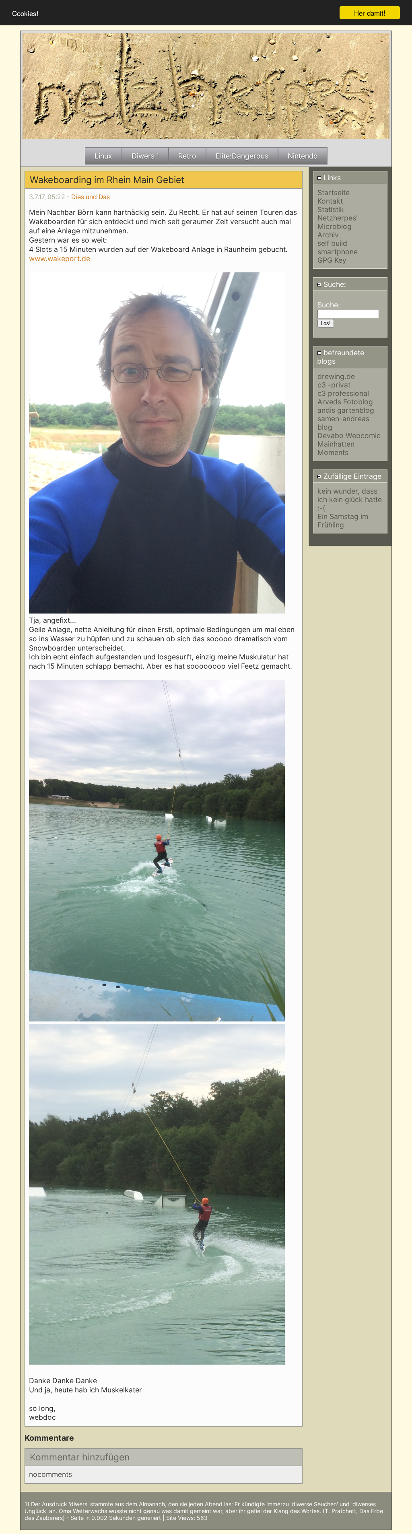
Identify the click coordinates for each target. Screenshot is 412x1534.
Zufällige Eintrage (351, 476)
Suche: (333, 284)
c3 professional (343, 393)
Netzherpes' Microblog (337, 222)
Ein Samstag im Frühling (342, 520)
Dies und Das (90, 197)
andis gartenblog (345, 410)
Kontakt (330, 201)
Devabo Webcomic (349, 435)
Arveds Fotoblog (345, 401)
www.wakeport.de (59, 258)
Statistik (330, 209)
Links (331, 177)
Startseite (333, 192)
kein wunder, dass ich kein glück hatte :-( (349, 499)
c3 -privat (333, 385)
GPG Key (331, 260)
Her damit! (369, 13)
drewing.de (336, 376)
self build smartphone (337, 247)
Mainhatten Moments (335, 448)
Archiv (328, 235)
